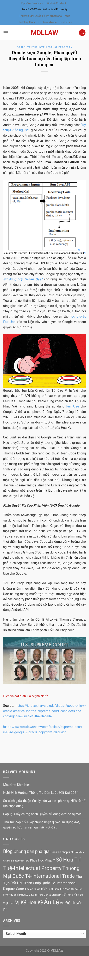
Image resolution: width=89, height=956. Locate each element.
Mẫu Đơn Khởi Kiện (16, 785)
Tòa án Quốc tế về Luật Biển (42, 889)
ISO (27, 860)
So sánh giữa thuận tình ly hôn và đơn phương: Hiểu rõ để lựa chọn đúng (44, 803)
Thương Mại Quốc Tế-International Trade (44, 15)
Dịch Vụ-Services (32, 3)
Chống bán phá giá (31, 851)
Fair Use (72, 406)
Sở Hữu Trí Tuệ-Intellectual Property (44, 9)
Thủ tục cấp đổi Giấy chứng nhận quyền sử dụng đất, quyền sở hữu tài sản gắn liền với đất (41, 825)
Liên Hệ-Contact (56, 3)
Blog (8, 851)
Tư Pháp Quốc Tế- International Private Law (45, 22)
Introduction (18, 860)
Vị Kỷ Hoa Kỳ (29, 902)
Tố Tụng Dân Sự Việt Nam (48, 894)
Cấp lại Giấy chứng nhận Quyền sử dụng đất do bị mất (42, 814)
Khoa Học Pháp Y (42, 860)
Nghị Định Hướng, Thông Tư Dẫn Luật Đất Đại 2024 (40, 793)
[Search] (82, 32)
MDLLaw (44, 32)
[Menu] (5, 32)
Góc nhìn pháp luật (62, 852)
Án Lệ (51, 902)
